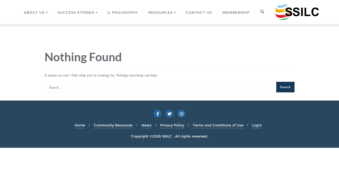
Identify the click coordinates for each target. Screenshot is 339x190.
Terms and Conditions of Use (218, 125)
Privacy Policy (172, 125)
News (146, 125)
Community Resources (113, 125)
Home (80, 125)
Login (257, 125)
